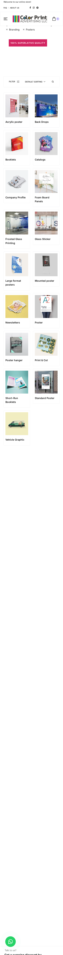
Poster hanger (14, 360)
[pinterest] (37, 8)
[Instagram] (34, 8)
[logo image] (29, 18)
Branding (14, 29)
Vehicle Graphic (14, 439)
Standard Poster (44, 398)
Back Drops (42, 121)
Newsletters (12, 322)
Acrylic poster (13, 121)
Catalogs (40, 159)
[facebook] (30, 8)
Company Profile (15, 197)
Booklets (10, 159)
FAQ (5, 8)
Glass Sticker (43, 238)
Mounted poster (44, 280)
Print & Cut (41, 360)
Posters (30, 29)
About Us (14, 8)
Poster (39, 322)
